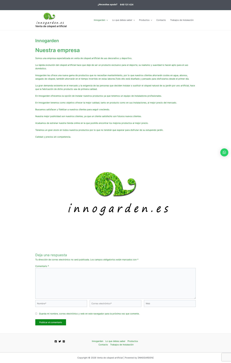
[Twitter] (60, 341)
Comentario (42, 266)
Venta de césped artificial (51, 26)
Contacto (161, 20)
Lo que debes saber (122, 20)
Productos (144, 20)
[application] (106, 20)
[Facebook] (56, 341)
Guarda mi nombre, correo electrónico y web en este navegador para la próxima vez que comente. (89, 313)
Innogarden (99, 20)
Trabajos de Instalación (182, 20)
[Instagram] (64, 341)
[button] (224, 152)
